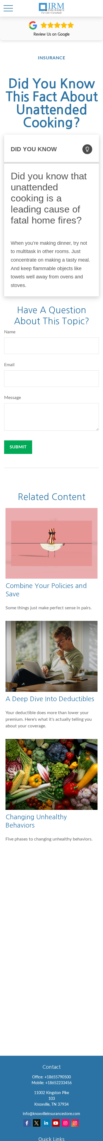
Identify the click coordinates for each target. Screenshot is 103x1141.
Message (12, 397)
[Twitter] (36, 1123)
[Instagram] (65, 1123)
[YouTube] (56, 1123)
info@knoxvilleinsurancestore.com (51, 1114)
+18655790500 (57, 1077)
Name (9, 332)
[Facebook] (27, 1123)
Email (9, 365)
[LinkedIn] (46, 1123)
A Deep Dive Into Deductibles (49, 698)
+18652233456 (58, 1083)
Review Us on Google (51, 34)
